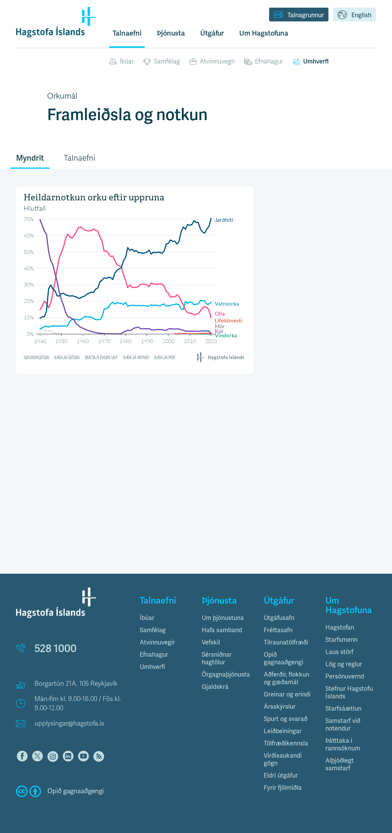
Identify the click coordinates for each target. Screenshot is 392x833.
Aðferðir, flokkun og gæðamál (286, 678)
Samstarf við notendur (342, 724)
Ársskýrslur (280, 707)
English (361, 15)
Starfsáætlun (343, 709)
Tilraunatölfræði (286, 642)
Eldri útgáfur (281, 775)
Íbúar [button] (147, 618)
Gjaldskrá (215, 687)
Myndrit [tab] (30, 158)
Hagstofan (339, 627)
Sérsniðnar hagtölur (217, 658)
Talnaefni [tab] (79, 158)
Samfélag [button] (153, 630)
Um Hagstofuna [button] (263, 33)
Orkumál (62, 96)
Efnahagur (269, 61)
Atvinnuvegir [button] (157, 642)
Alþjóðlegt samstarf (339, 764)
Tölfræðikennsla (286, 743)
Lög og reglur (343, 664)
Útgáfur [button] (212, 33)
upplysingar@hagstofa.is (69, 723)
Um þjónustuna (223, 618)
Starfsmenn (341, 640)
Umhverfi (315, 61)
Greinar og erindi (287, 694)
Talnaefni (127, 33)
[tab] (165, 618)
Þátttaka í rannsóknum (342, 744)
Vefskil (211, 642)
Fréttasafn (278, 630)
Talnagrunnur (305, 15)
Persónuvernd (344, 676)
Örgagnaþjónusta (226, 674)
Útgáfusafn (279, 618)
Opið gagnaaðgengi (283, 658)
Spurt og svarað (285, 719)
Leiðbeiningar (283, 731)
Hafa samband (222, 630)
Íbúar (127, 61)
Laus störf (339, 652)
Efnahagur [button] (154, 655)
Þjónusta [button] (171, 33)
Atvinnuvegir (217, 61)
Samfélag (167, 61)
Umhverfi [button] (152, 667)
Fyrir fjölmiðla (283, 788)
